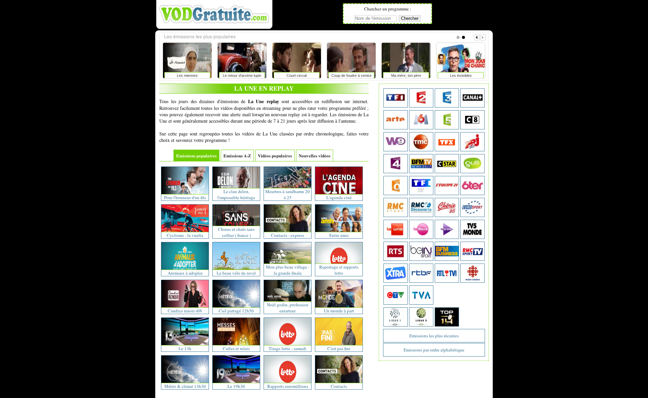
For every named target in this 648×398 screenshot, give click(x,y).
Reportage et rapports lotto (338, 270)
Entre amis (339, 235)
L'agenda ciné (339, 197)
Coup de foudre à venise (351, 75)
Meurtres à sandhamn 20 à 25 (287, 194)
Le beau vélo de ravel (236, 273)
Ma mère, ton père (406, 75)
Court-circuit (297, 75)
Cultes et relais (236, 348)
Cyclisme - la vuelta (185, 235)
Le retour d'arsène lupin (242, 75)
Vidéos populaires (275, 155)
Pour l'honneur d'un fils (185, 197)
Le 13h (185, 348)
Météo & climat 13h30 (185, 386)
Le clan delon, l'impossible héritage (236, 194)
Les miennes (187, 75)
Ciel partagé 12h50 (236, 311)
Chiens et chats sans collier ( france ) (236, 232)
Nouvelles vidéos (314, 155)
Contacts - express (287, 235)
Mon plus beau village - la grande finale (287, 270)
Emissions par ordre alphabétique (434, 350)
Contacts (339, 386)
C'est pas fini (338, 348)
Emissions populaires (196, 155)
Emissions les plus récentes (434, 336)
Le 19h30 (236, 386)
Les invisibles (461, 75)
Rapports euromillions (287, 386)
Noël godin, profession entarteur (287, 308)
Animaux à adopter (185, 273)
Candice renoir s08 (185, 311)
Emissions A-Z (237, 155)
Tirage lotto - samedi (287, 348)
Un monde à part (339, 311)
